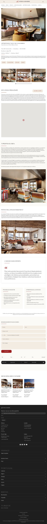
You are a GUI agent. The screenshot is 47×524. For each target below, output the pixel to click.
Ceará (2, 500)
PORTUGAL (7, 468)
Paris (2, 461)
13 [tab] (27, 83)
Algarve (2, 473)
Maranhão (3, 497)
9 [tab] (23, 83)
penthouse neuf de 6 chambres (32, 390)
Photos (3, 62)
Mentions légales (23, 517)
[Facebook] (22, 444)
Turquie (6, 506)
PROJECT (23, 62)
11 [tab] (25, 83)
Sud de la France (4, 458)
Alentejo (3, 476)
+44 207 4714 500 (27, 428)
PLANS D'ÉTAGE (10, 62)
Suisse (5, 508)
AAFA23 (39, 5)
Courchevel (34, 5)
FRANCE (11, 5)
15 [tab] (29, 83)
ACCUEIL (3, 5)
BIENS (7, 5)
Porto (2, 479)
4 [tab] (18, 83)
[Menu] (43, 1)
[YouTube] (26, 444)
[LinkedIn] (24, 444)
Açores (2, 482)
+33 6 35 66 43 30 (4, 439)
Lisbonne (3, 471)
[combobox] (4, 335)
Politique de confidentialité (23, 515)
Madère (2, 485)
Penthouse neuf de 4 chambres (20, 390)
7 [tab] (21, 83)
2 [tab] (16, 83)
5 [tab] (19, 83)
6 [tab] (20, 83)
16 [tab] (30, 83)
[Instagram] (20, 444)
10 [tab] (24, 83)
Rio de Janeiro (4, 494)
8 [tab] (22, 83)
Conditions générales (23, 512)
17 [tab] (31, 83)
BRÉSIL (5, 492)
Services (3, 428)
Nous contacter (4, 426)
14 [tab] (28, 83)
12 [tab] (26, 83)
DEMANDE (17, 62)
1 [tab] (15, 83)
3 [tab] (17, 83)
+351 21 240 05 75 (27, 440)
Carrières (3, 431)
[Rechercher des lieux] (4, 1)
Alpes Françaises (17, 5)
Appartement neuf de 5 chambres (9, 6)
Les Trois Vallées (26, 5)
